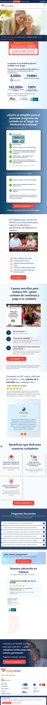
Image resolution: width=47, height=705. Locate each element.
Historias (3, 691)
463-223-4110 (10, 605)
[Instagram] (37, 685)
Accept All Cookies (7, 702)
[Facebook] (35, 685)
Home (2, 9)
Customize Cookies (16, 702)
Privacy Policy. (21, 700)
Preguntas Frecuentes (6, 693)
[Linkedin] (40, 685)
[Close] (44, 699)
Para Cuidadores (5, 688)
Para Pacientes (4, 686)
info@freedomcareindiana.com (14, 603)
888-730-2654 (8, 675)
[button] (22, 434)
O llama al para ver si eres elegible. (23, 210)
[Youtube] (43, 685)
